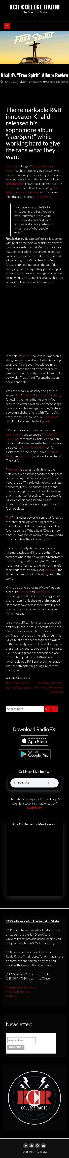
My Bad (29, 395)
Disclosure (51, 417)
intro (26, 356)
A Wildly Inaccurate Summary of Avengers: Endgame (49, 687)
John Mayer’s (14, 434)
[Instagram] (37, 1145)
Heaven (51, 570)
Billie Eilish (44, 196)
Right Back (43, 592)
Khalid (10, 166)
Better (24, 592)
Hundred (12, 469)
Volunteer (12, 996)
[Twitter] (25, 1145)
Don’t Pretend (51, 395)
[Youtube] (31, 1145)
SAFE (48, 421)
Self (9, 517)
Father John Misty (33, 447)
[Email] (43, 1145)
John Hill (25, 456)
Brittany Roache (32, 81)
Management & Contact (21, 987)
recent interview (28, 192)
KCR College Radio (34, 6)
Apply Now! (35, 807)
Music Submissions (18, 991)
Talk (18, 395)
